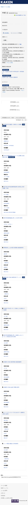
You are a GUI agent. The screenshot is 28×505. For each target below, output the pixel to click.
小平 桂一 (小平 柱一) (8, 224)
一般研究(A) (6, 429)
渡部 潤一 (6, 254)
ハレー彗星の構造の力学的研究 (11, 443)
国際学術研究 (6, 233)
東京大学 (5, 438)
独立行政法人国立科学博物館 (9, 212)
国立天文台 (6, 181)
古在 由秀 (6, 343)
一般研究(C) (6, 262)
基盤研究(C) (6, 141)
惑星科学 (15, 77)
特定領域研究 (6, 172)
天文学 (11, 71)
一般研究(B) (6, 458)
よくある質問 (4, 490)
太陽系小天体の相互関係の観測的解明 (12, 362)
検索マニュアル (4, 488)
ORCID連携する (19, 15)
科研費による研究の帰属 (6, 498)
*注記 (24, 15)
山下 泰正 (6, 316)
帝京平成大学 (6, 149)
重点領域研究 (6, 377)
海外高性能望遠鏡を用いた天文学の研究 (13, 218)
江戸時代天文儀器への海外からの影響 (12, 124)
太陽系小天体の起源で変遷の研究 (11, 387)
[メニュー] (26, 2)
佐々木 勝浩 (6, 194)
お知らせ (3, 493)
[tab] (14, 102)
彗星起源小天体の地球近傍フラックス (12, 277)
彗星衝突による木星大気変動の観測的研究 (13, 247)
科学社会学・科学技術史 (9, 145)
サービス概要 (4, 485)
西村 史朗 (6, 420)
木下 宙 (5, 368)
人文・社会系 (5, 71)
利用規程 (3, 495)
